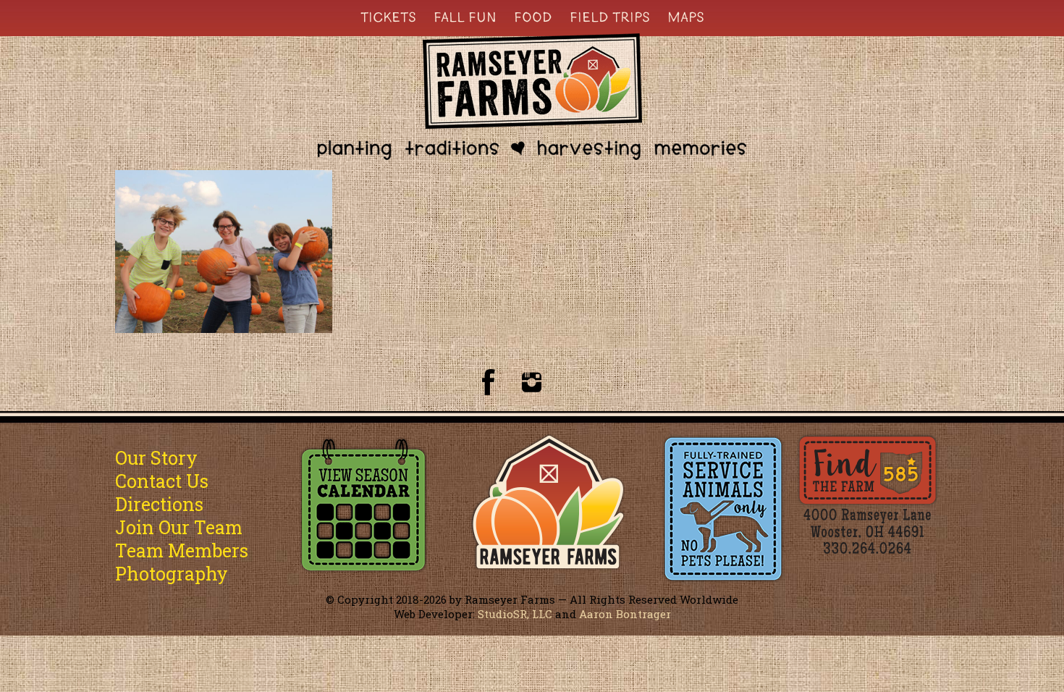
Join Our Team (178, 527)
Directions (159, 504)
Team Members (181, 550)
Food (533, 16)
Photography (171, 574)
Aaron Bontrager (625, 614)
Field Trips (610, 16)
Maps (685, 16)
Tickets (388, 16)
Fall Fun (465, 16)
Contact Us (161, 481)
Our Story (156, 458)
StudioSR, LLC (515, 614)
